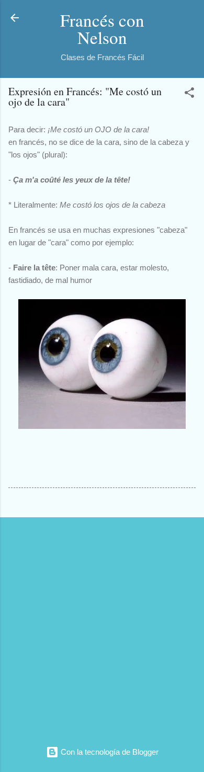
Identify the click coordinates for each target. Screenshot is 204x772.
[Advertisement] (102, 628)
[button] (189, 94)
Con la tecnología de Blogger (108, 751)
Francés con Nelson (102, 28)
